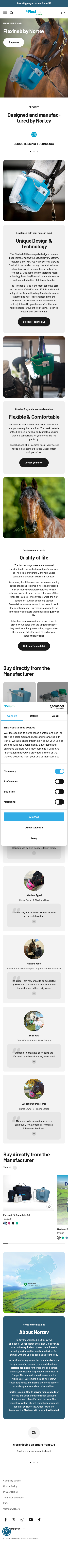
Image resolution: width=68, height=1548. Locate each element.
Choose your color (34, 462)
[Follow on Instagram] (22, 1519)
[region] (34, 138)
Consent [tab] (12, 715)
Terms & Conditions (13, 1497)
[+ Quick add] (49, 1206)
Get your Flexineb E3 (34, 646)
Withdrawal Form (11, 1508)
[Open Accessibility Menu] (6, 1531)
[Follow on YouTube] (31, 1519)
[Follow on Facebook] (5, 1519)
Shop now (14, 42)
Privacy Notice (10, 1492)
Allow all (34, 816)
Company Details (12, 1480)
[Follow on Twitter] (14, 1519)
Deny (34, 838)
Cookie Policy (10, 1486)
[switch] (59, 781)
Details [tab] (34, 715)
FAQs (5, 1503)
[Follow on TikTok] (39, 1519)
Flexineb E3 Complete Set (16, 1215)
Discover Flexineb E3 (34, 321)
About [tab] (55, 715)
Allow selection (34, 827)
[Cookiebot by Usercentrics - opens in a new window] (49, 707)
